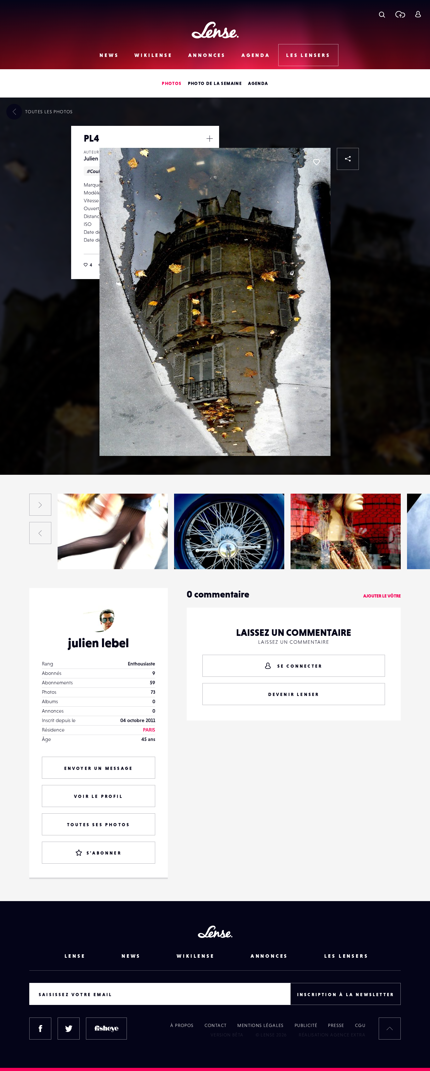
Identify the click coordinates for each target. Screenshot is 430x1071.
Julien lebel (98, 158)
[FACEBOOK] (40, 1029)
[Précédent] (40, 533)
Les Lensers (308, 55)
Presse (336, 1025)
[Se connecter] (418, 14)
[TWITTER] (69, 1029)
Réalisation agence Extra (332, 1034)
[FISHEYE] (106, 1029)
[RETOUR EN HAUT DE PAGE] (390, 1029)
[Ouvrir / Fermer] (209, 138)
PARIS (149, 729)
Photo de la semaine (215, 83)
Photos (171, 83)
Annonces (207, 55)
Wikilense (153, 55)
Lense (75, 956)
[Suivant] (40, 505)
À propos (182, 1025)
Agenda (255, 55)
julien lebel (98, 643)
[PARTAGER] (348, 159)
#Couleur (97, 171)
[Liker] (316, 162)
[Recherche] (382, 14)
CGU (360, 1025)
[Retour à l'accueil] (215, 30)
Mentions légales (260, 1025)
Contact (216, 1025)
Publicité (306, 1025)
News (109, 55)
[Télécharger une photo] (400, 14)
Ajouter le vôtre (382, 595)
